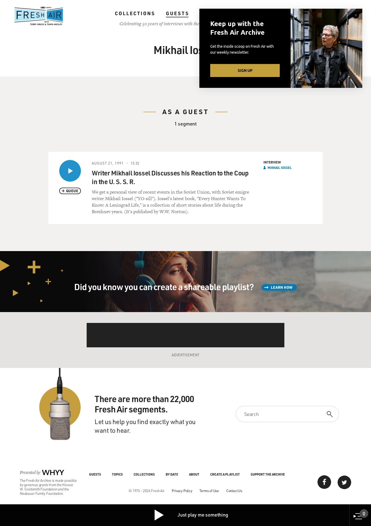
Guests (177, 13)
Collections (135, 13)
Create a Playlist (225, 474)
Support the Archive (268, 474)
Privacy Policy (182, 490)
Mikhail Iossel (280, 167)
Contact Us (234, 490)
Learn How (282, 287)
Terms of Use (209, 490)
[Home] (39, 16)
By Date (172, 474)
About (194, 474)
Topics (117, 474)
